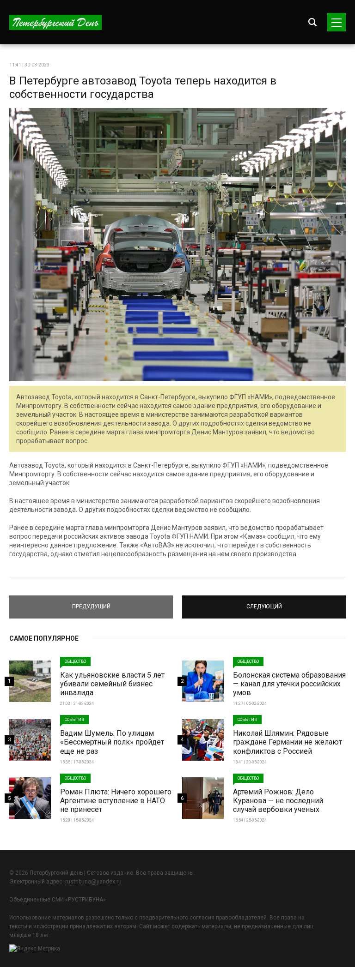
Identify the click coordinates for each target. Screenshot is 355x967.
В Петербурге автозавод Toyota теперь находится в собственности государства (142, 87)
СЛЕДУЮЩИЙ (264, 602)
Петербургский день (55, 22)
